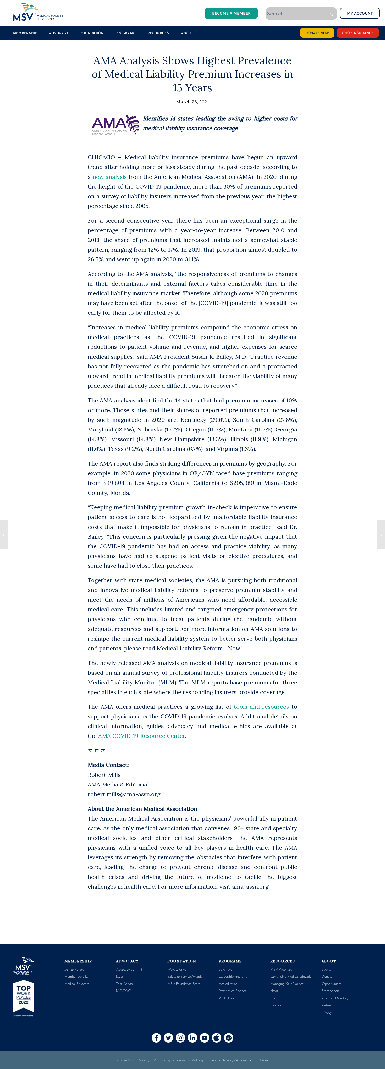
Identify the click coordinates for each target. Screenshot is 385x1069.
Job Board (277, 1005)
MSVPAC (123, 991)
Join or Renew (74, 969)
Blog (273, 998)
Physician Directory (335, 998)
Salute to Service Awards (184, 976)
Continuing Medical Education (291, 976)
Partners (327, 1005)
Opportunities (331, 984)
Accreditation (228, 984)
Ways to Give (176, 969)
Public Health (228, 998)
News (274, 991)
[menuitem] (25, 33)
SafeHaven (226, 969)
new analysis (110, 176)
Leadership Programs (233, 976)
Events (326, 969)
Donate (327, 976)
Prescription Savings (232, 991)
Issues (119, 976)
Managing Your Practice (287, 984)
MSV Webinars (281, 969)
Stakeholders (330, 991)
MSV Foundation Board (184, 984)
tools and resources (261, 706)
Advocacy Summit (129, 969)
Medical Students (76, 984)
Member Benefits (76, 976)
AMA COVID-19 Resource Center (141, 735)
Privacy (327, 1013)
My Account (360, 13)
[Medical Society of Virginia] (38, 11)
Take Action (124, 984)
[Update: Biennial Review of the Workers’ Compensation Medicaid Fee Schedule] (4, 534)
